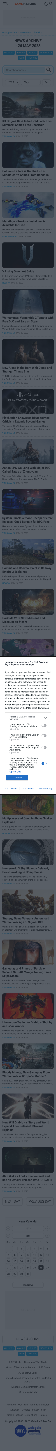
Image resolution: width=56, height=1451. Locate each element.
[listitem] (28, 718)
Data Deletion (10, 788)
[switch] (44, 725)
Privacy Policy (45, 788)
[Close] (50, 662)
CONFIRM (17, 777)
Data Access (28, 788)
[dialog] (28, 725)
